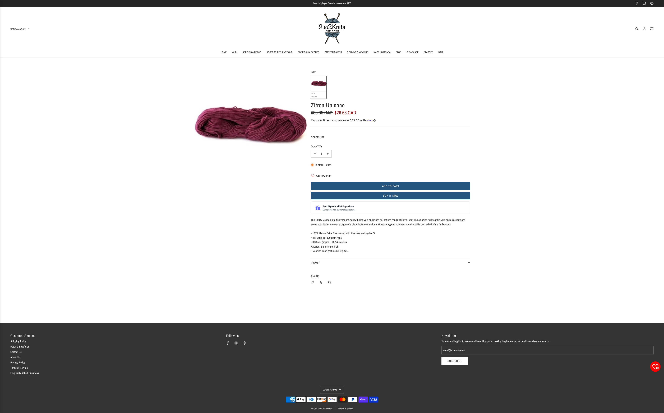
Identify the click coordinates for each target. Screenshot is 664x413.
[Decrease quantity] (315, 153)
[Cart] (652, 29)
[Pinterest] (652, 3)
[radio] (319, 87)
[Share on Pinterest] (329, 283)
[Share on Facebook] (312, 283)
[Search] (636, 29)
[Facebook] (636, 3)
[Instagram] (644, 3)
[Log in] (644, 29)
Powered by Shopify (345, 408)
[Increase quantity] (327, 153)
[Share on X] (321, 283)
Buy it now (390, 195)
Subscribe (455, 361)
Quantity (316, 146)
